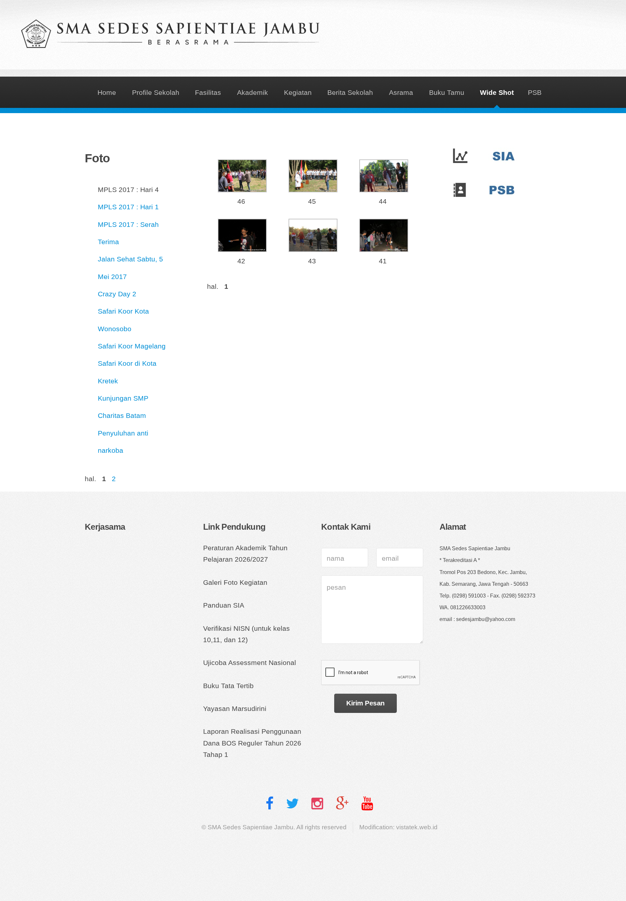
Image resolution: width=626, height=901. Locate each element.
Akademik (252, 92)
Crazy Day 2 (117, 294)
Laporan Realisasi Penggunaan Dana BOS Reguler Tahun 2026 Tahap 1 (252, 743)
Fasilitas (208, 92)
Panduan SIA (223, 605)
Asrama (401, 92)
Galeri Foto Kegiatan (235, 582)
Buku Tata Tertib (228, 686)
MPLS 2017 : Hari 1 (128, 207)
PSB (535, 92)
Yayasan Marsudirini (234, 709)
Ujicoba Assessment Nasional (249, 663)
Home (106, 92)
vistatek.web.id (417, 827)
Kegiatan (298, 92)
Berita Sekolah (350, 92)
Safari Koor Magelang (132, 346)
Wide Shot (497, 92)
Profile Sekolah (155, 92)
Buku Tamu (446, 92)
